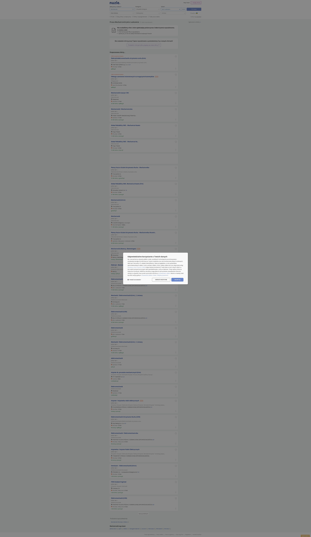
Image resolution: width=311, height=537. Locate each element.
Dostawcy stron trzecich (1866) (136, 267)
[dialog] (155, 268)
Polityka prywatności (162, 275)
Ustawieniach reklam (164, 273)
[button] (134, 280)
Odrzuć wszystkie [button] (161, 279)
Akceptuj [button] (177, 279)
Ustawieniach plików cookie (148, 275)
